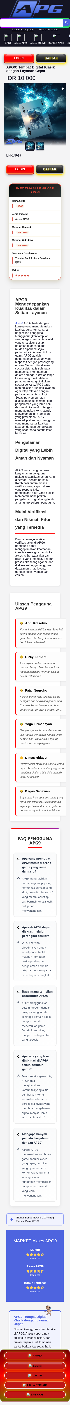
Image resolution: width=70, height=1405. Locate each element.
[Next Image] (63, 115)
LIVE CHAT (37, 1393)
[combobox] (31, 23)
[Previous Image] (6, 115)
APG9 (19, 323)
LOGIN (19, 58)
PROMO (37, 1356)
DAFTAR (51, 58)
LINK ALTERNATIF (37, 1384)
